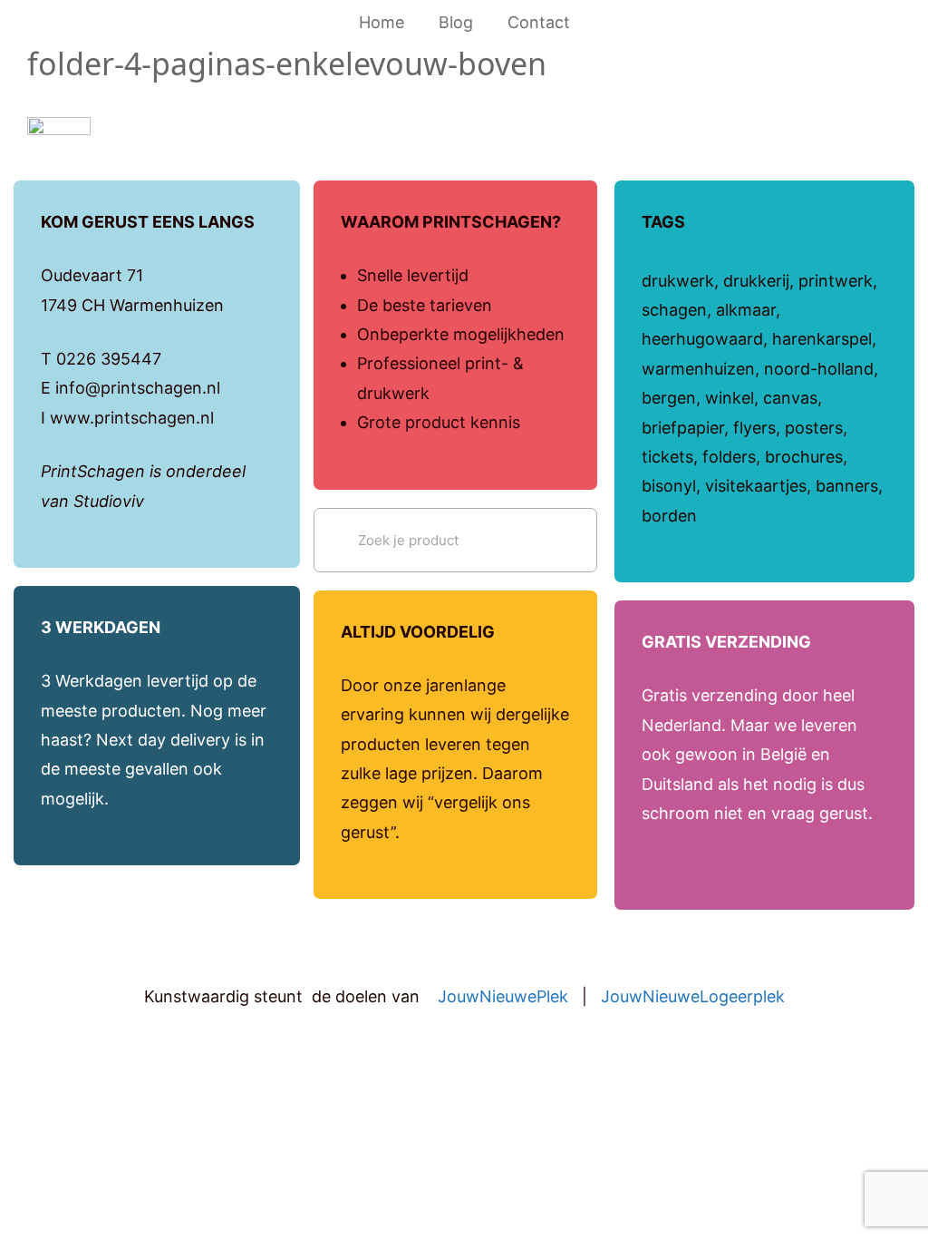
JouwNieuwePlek (503, 996)
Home (381, 22)
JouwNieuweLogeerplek (693, 996)
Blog (456, 22)
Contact (539, 22)
